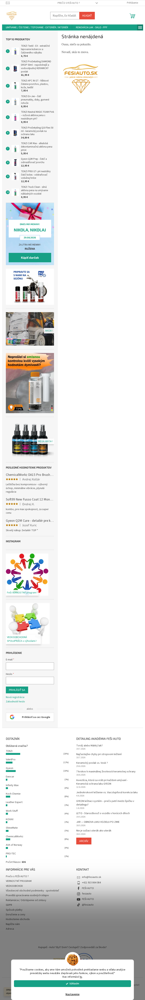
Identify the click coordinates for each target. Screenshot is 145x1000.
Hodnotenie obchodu (18, 919)
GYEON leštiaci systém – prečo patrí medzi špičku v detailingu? (105, 803)
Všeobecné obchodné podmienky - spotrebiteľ (32, 891)
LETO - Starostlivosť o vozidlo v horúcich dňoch (103, 813)
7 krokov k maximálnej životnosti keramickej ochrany (106, 771)
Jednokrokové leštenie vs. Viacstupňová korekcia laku (107, 792)
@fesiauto (88, 905)
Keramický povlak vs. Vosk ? (92, 763)
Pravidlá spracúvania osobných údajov (27, 895)
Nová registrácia (15, 697)
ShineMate (12, 828)
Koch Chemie (13, 794)
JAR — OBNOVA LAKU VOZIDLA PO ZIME (98, 822)
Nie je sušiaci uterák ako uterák (93, 831)
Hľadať (87, 15)
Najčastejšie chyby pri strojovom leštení (99, 754)
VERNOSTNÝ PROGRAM (19, 881)
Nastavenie (72, 994)
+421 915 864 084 (91, 882)
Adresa (10, 929)
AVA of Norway (14, 845)
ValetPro (10, 759)
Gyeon (9, 768)
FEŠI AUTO (88, 888)
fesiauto (86, 894)
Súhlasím (74, 983)
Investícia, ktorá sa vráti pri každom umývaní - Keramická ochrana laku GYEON (102, 782)
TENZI (9, 751)
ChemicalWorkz (14, 836)
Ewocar (10, 777)
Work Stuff (12, 811)
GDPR (9, 905)
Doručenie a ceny (15, 914)
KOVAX (9, 819)
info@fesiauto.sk (91, 877)
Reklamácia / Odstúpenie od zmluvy (26, 900)
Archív (83, 841)
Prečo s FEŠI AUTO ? (69, 3)
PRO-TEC (11, 854)
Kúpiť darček (30, 257)
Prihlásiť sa (17, 689)
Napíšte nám (13, 924)
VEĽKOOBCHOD (14, 886)
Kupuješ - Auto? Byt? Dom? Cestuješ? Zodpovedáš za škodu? (72, 947)
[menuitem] (37, 27)
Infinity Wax (12, 785)
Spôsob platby (14, 910)
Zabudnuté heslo (15, 701)
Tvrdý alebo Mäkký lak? (89, 746)
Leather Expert (14, 802)
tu (81, 977)
